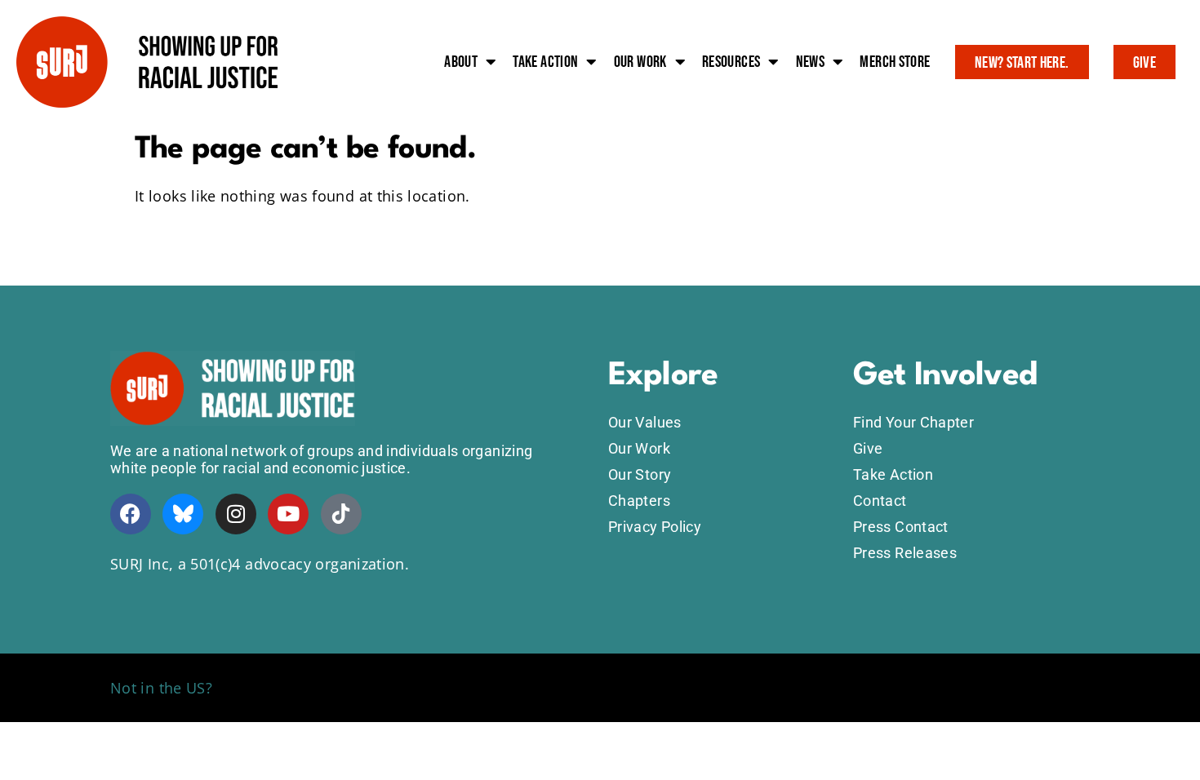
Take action (545, 62)
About (461, 62)
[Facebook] (130, 514)
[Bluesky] (182, 514)
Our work (640, 62)
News (810, 62)
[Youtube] (288, 514)
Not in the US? (161, 688)
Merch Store (895, 62)
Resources (731, 62)
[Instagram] (236, 514)
